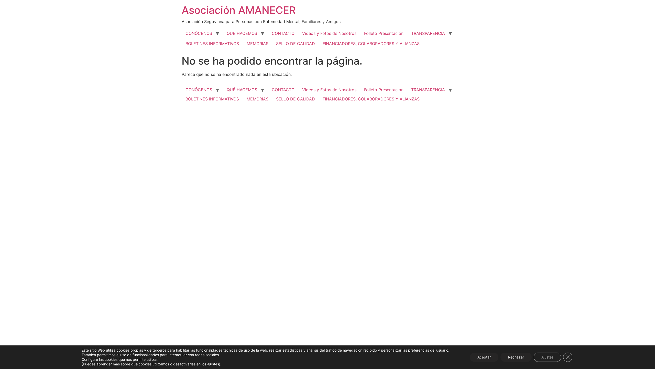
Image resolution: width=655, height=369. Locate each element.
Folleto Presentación (383, 33)
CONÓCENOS (198, 33)
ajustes (213, 364)
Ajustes (547, 357)
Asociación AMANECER (239, 10)
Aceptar (484, 357)
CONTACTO (283, 33)
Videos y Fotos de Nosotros (329, 33)
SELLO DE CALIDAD (295, 43)
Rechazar (516, 357)
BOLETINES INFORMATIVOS (212, 43)
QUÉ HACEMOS (242, 33)
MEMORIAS (257, 43)
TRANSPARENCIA (428, 33)
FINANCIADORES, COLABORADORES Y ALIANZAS (371, 43)
